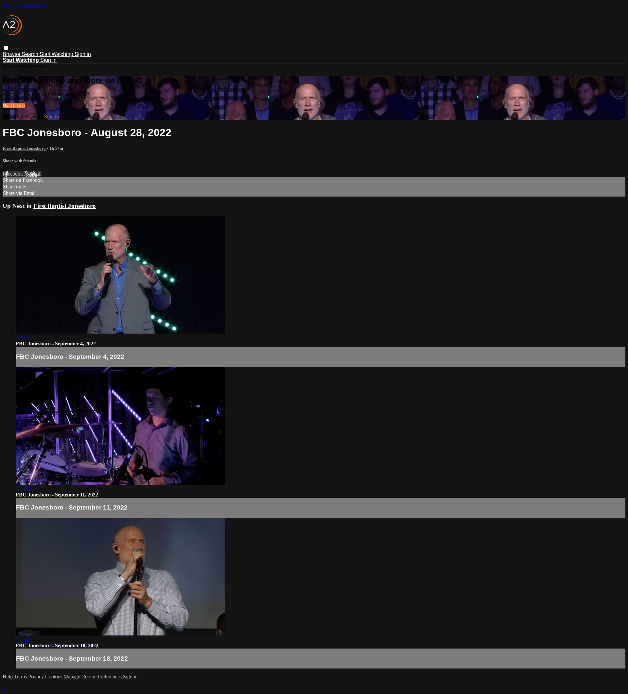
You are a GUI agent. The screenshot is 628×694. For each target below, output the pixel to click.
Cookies (54, 676)
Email (35, 174)
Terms (21, 676)
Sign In (48, 60)
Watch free (14, 105)
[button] (6, 48)
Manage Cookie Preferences (93, 676)
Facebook (13, 174)
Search (31, 54)
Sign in (83, 54)
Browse (12, 54)
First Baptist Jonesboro (25, 148)
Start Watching (57, 54)
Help (8, 676)
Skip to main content (24, 5)
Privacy (36, 676)
